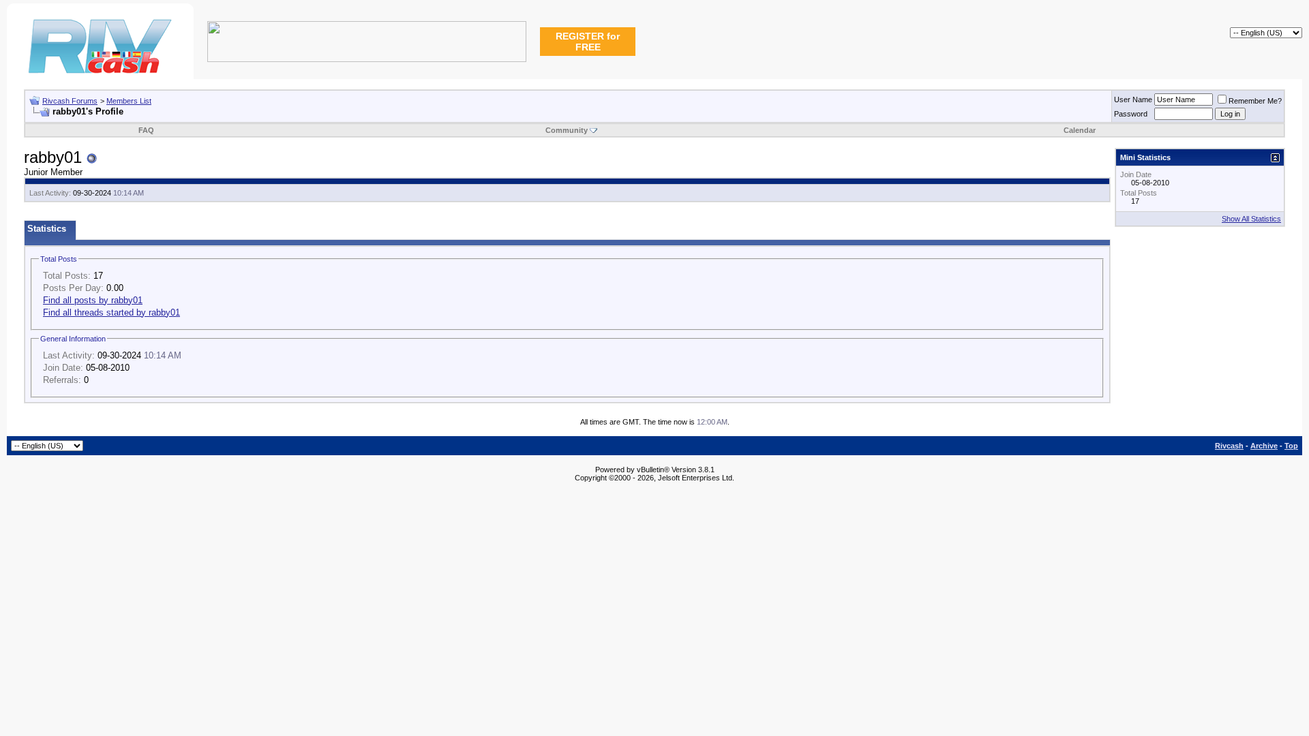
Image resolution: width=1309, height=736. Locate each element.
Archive (1264, 446)
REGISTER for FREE (588, 41)
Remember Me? (1255, 101)
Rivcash (1229, 446)
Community (566, 130)
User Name (1133, 99)
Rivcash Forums (69, 101)
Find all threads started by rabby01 (111, 312)
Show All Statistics (1251, 219)
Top (1291, 446)
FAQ (146, 130)
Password (1130, 114)
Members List (128, 101)
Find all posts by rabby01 (92, 300)
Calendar (1080, 130)
